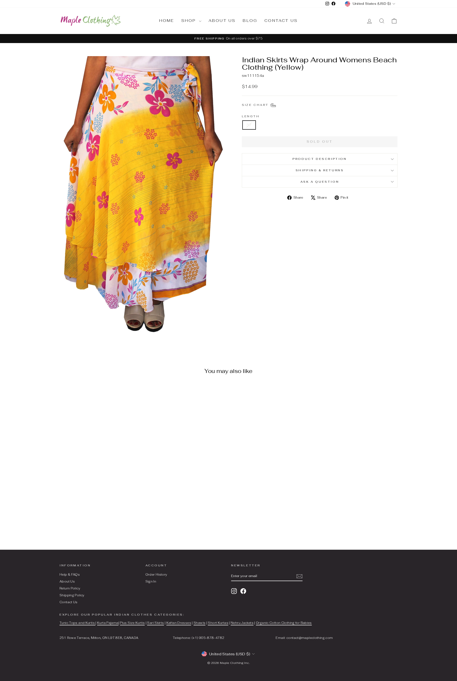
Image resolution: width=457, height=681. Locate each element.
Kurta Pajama (108, 623)
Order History (156, 575)
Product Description (320, 159)
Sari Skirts (155, 623)
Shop (189, 20)
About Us (67, 581)
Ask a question (319, 182)
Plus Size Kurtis (132, 623)
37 (249, 125)
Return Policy (70, 588)
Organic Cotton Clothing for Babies (284, 623)
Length (251, 116)
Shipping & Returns (320, 170)
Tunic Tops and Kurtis (77, 623)
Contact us (281, 20)
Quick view (99, 501)
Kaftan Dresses (178, 623)
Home (166, 20)
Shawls (199, 623)
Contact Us (69, 602)
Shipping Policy (72, 595)
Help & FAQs (70, 575)
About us (222, 20)
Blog (250, 20)
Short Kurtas (218, 623)
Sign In (150, 581)
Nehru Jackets (242, 623)
